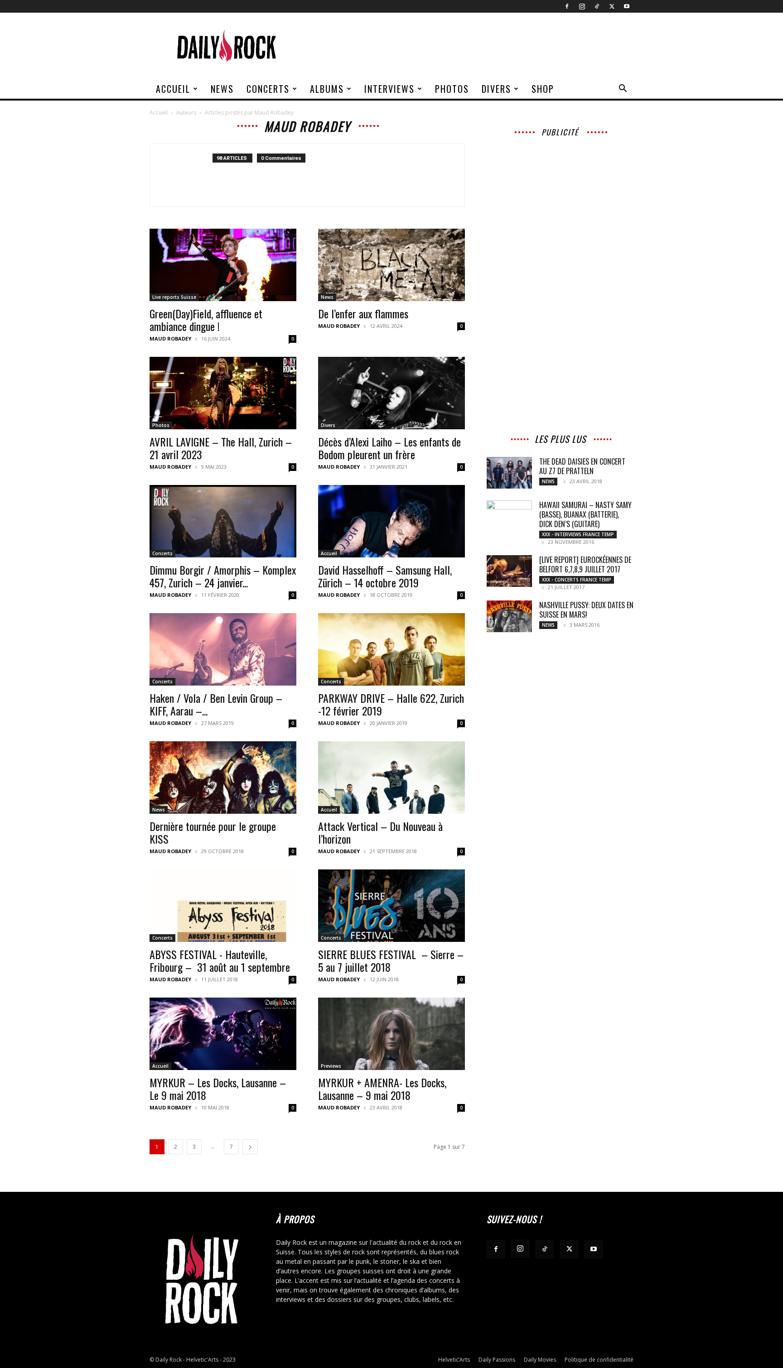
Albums (327, 89)
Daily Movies (540, 1359)
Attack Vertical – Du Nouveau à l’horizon (380, 832)
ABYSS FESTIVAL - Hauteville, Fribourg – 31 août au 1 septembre (220, 960)
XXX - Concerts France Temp (576, 579)
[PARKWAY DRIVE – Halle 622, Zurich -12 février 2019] (391, 649)
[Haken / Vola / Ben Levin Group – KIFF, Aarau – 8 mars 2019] (223, 649)
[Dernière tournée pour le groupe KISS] (223, 777)
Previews (331, 1066)
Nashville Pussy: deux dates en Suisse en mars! (586, 610)
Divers (496, 89)
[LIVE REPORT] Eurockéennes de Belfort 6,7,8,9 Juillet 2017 (585, 564)
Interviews (389, 89)
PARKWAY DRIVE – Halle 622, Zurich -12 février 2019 (391, 704)
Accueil (173, 89)
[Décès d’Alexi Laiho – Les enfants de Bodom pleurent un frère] (391, 393)
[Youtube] (626, 6)
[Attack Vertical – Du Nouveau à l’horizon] (391, 777)
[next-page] (250, 1146)
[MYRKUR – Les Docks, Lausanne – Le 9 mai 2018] (223, 1034)
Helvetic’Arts (454, 1359)
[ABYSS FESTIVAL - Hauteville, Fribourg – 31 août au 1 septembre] (223, 905)
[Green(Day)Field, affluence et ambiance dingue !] (223, 265)
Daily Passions (496, 1359)
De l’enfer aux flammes (363, 313)
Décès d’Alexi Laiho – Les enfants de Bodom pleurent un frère (389, 447)
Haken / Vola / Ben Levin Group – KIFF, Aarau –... (216, 704)
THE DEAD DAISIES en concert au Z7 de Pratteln (582, 466)
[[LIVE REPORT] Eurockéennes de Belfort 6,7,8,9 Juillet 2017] (509, 571)
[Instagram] (582, 6)
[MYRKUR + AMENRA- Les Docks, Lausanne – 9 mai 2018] (391, 1034)
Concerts (268, 89)
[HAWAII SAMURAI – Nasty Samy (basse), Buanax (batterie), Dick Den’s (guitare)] (509, 515)
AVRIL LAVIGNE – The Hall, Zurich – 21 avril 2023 (221, 447)
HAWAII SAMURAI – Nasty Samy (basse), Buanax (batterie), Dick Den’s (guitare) (585, 514)
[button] (622, 89)
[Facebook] (567, 6)
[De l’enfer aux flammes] (391, 265)
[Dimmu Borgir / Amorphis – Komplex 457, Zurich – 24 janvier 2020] (223, 521)
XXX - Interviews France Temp (578, 534)
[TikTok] (597, 6)
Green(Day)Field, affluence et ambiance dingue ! (206, 319)
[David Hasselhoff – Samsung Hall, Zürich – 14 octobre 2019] (391, 521)
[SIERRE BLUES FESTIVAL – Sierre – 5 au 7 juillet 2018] (391, 905)
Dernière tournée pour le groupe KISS (213, 832)
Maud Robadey (170, 338)
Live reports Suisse (174, 297)
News (222, 89)
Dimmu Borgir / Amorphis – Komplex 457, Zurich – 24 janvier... (223, 576)
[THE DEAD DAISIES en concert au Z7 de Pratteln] (509, 473)
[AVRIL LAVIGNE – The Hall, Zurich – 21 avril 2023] (223, 393)
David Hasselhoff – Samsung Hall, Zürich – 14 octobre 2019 (385, 576)
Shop (543, 89)
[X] (612, 6)
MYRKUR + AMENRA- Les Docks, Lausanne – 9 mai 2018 (382, 1088)
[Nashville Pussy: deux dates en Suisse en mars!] (509, 616)
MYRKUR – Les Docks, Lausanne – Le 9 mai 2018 (218, 1088)
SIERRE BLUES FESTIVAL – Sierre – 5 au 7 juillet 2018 (391, 960)
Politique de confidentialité (599, 1359)
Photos (452, 89)
